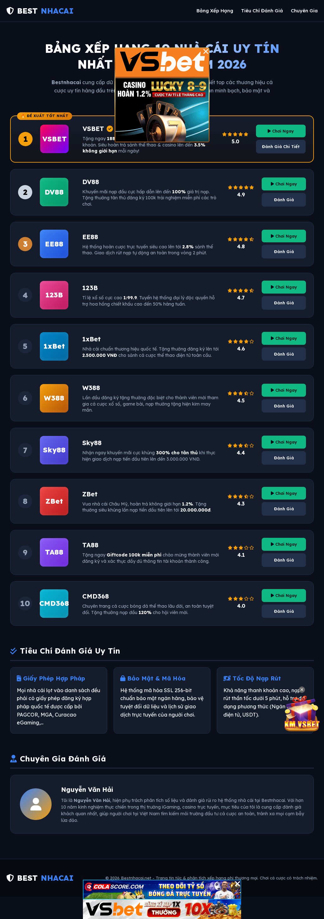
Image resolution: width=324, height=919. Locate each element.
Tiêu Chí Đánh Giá (262, 11)
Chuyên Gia (304, 11)
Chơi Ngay (282, 131)
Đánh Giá (284, 199)
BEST (45, 11)
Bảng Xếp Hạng (214, 11)
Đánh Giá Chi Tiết (281, 146)
